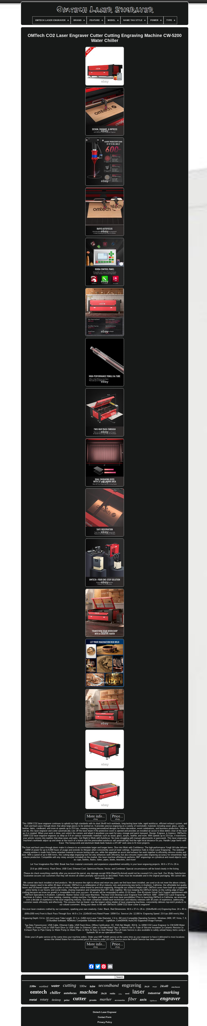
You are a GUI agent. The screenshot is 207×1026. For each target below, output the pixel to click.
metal (33, 999)
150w (120, 994)
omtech (38, 992)
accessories (120, 1000)
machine (89, 992)
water (55, 986)
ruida (112, 993)
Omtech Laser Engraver (104, 1012)
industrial (154, 993)
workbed (43, 986)
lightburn (153, 1001)
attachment (175, 987)
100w (83, 986)
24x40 (164, 986)
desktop (56, 999)
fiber (132, 998)
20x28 (104, 993)
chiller (55, 993)
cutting (69, 985)
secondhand (108, 985)
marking (171, 992)
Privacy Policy (105, 1022)
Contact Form (104, 1017)
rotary (44, 999)
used (127, 993)
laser (138, 991)
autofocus (70, 993)
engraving (131, 985)
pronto (93, 1000)
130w (32, 986)
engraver (170, 998)
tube (92, 986)
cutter (79, 998)
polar (67, 1000)
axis (143, 999)
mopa (155, 986)
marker (106, 999)
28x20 (146, 986)
